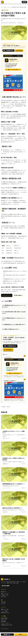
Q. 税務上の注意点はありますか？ (11, 329)
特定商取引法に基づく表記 (6, 625)
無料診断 (24, 2)
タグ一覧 (3, 603)
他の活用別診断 (19, 50)
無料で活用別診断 (6, 295)
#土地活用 (3, 406)
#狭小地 (8, 406)
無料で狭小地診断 (5, 585)
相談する (21, 634)
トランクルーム (5, 539)
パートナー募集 (4, 611)
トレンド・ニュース (6, 487)
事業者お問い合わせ (5, 612)
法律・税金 (3, 596)
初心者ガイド (5, 512)
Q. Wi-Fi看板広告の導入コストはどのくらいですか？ (13, 319)
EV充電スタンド (6, 463)
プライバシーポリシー (5, 623)
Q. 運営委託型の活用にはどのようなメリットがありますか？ (13, 306)
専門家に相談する (18, 295)
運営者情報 (3, 621)
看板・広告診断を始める (8, 50)
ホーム (2, 7)
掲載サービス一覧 (4, 609)
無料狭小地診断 (4, 618)
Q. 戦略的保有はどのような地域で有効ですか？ (14, 324)
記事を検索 (3, 602)
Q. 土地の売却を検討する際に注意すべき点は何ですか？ (13, 312)
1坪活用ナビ (5, 579)
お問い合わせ (4, 619)
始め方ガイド (4, 591)
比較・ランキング (7, 7)
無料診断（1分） (7, 634)
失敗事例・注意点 (4, 595)
